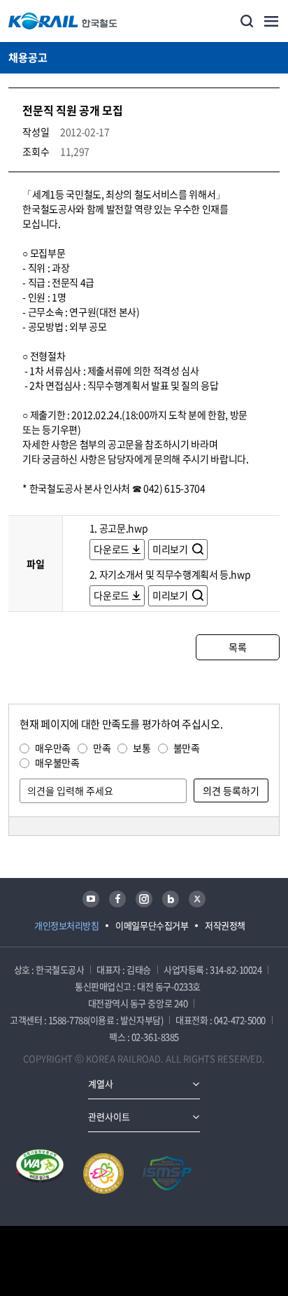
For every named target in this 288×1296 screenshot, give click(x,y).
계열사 (100, 1083)
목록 (237, 647)
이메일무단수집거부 (151, 925)
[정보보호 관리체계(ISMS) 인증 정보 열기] (167, 1173)
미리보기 (170, 549)
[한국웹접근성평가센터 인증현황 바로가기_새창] (39, 1173)
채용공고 (28, 57)
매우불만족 (57, 762)
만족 (101, 747)
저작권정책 (225, 925)
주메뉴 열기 (271, 21)
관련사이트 (109, 1116)
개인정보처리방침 (66, 925)
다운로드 (111, 549)
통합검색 (246, 21)
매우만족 (53, 747)
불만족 (186, 747)
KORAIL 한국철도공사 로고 (62, 21)
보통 (141, 747)
